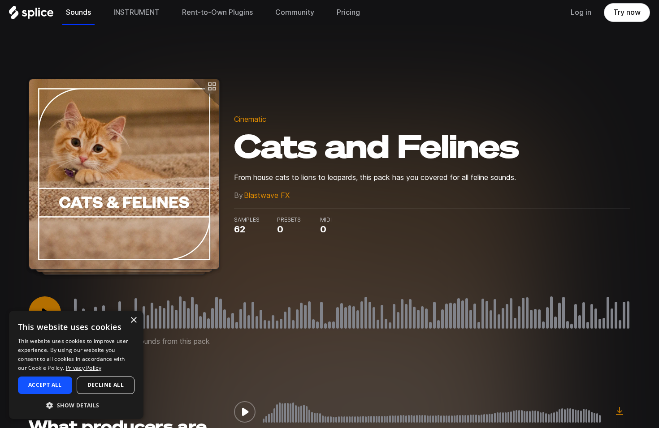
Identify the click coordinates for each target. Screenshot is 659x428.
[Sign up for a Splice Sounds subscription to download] (619, 412)
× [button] (133, 320)
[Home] (31, 15)
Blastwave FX (267, 195)
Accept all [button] (45, 385)
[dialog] (76, 365)
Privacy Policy (83, 368)
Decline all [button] (105, 385)
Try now (627, 12)
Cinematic (250, 119)
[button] (76, 405)
